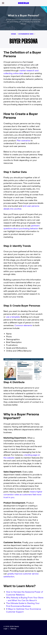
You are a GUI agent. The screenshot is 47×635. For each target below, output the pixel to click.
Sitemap (13, 629)
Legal (5, 629)
